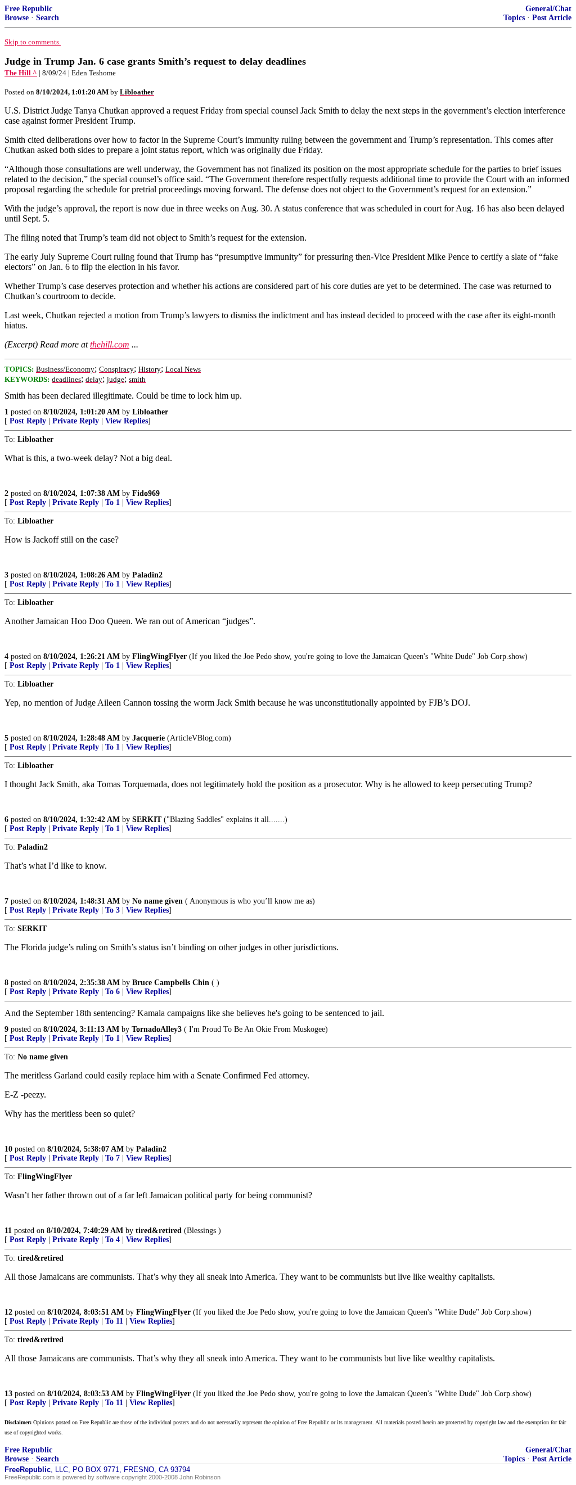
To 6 (112, 991)
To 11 (114, 1321)
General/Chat (548, 8)
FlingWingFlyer (159, 656)
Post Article (552, 17)
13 (8, 1393)
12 (8, 1312)
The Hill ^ (20, 73)
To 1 (112, 502)
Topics (514, 17)
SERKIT (146, 819)
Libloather (150, 412)
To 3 (112, 910)
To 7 (112, 1158)
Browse (16, 17)
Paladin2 (147, 575)
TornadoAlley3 (157, 1029)
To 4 (112, 1239)
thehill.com (109, 344)
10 (8, 1149)
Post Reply (28, 421)
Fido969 (146, 493)
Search (47, 17)
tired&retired (159, 1230)
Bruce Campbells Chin (170, 982)
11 (8, 1230)
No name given (158, 901)
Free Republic (28, 8)
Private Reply (75, 421)
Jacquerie (148, 738)
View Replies (126, 421)
